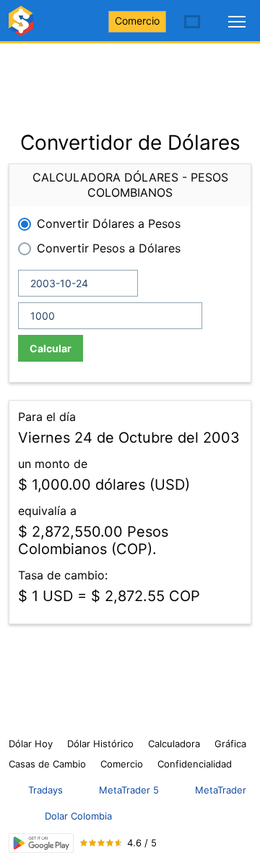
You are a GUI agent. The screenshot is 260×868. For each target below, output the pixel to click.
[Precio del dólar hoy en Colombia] (23, 27)
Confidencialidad (194, 764)
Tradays (45, 790)
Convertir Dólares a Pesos (109, 223)
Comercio (137, 20)
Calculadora (174, 743)
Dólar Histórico (100, 743)
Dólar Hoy (31, 743)
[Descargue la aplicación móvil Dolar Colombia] (41, 843)
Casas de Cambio (47, 764)
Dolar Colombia (78, 816)
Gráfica (230, 743)
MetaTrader (220, 790)
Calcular (51, 348)
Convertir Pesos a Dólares (109, 248)
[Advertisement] (130, 79)
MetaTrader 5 (129, 790)
